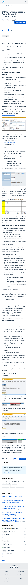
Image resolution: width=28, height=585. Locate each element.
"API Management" (19, 488)
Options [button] (15, 25)
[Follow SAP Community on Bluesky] (12, 567)
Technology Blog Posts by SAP (9, 509)
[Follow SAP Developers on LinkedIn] (17, 567)
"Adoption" (14, 483)
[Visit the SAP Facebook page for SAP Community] (10, 567)
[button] (3, 30)
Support (21, 578)
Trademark (7, 578)
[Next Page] (15, 490)
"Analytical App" (5, 488)
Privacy (6, 571)
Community (9, 1)
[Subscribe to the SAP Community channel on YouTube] (15, 567)
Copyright (7, 574)
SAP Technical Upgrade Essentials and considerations (13, 14)
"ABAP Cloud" (7, 481)
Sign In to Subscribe (20, 22)
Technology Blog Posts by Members (9, 5)
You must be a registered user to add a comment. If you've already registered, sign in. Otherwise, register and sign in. (13, 469)
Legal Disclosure (21, 574)
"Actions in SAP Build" (6, 483)
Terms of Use (21, 571)
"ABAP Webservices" (15, 481)
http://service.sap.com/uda (10, 142)
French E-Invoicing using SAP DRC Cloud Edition (12, 496)
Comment (6, 472)
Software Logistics (5, 36)
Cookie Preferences (7, 581)
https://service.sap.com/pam (8, 115)
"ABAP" (23, 481)
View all (3, 560)
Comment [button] (22, 458)
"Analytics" (12, 488)
